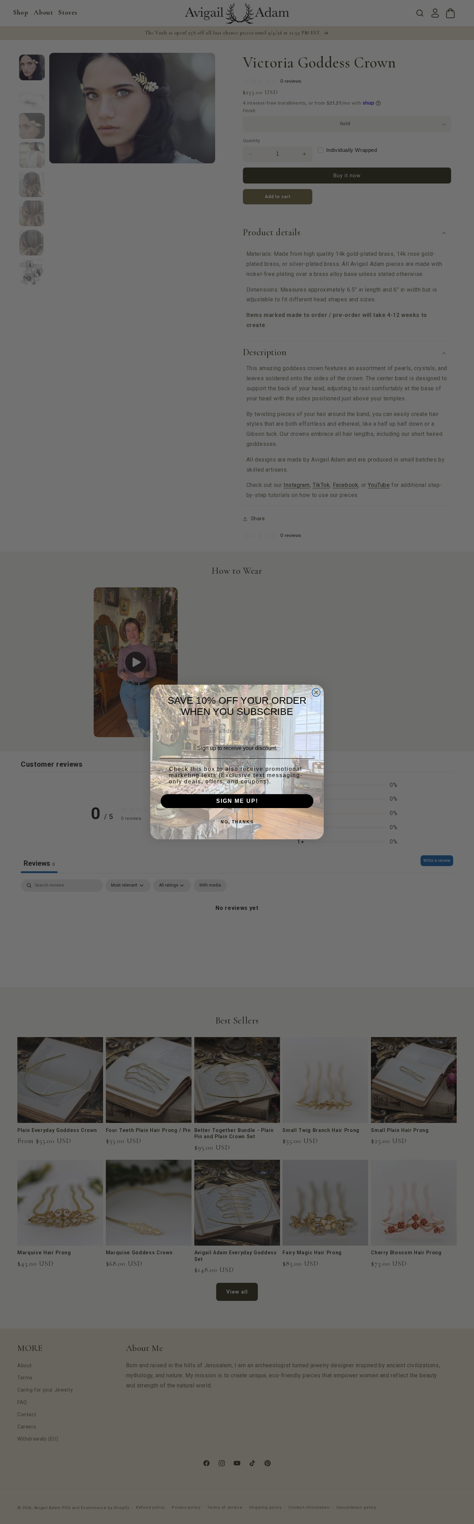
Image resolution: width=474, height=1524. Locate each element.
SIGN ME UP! (237, 801)
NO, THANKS (237, 822)
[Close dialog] (316, 692)
